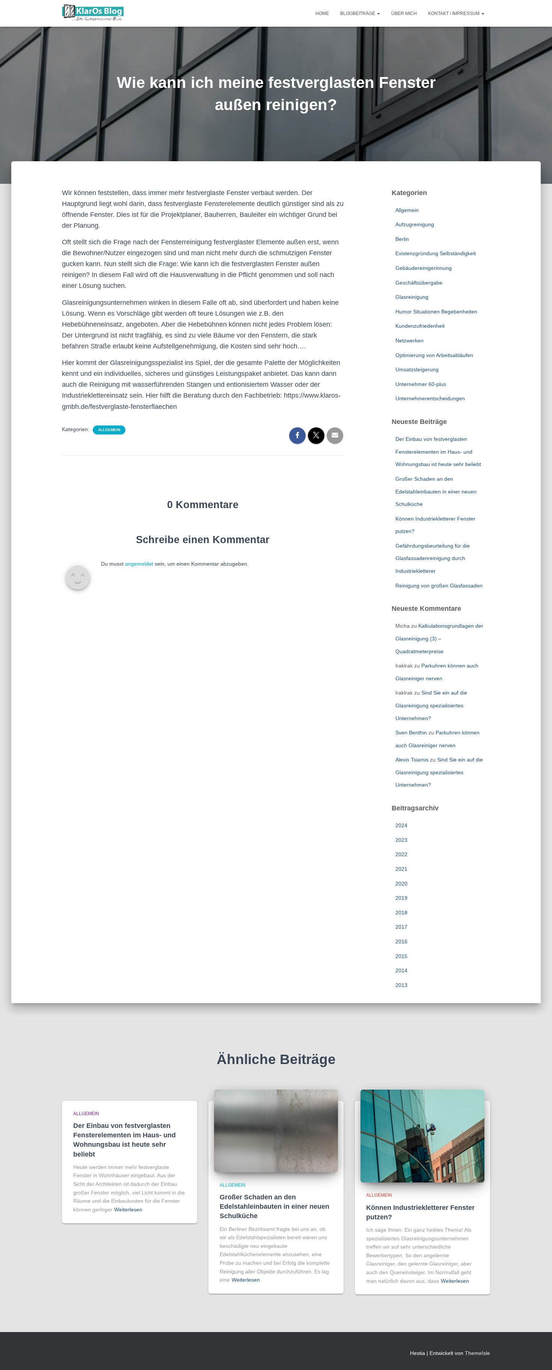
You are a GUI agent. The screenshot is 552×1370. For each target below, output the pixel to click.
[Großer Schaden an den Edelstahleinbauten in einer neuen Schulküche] (276, 1130)
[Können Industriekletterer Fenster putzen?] (422, 1135)
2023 (401, 840)
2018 (401, 913)
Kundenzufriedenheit (420, 326)
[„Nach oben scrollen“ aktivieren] (537, 1355)
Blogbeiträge (358, 13)
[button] (378, 13)
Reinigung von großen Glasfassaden (439, 586)
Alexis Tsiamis (411, 760)
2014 (401, 970)
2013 (401, 985)
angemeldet (139, 564)
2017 (401, 927)
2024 (401, 825)
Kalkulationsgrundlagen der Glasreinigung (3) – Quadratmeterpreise (439, 638)
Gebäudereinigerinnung (423, 268)
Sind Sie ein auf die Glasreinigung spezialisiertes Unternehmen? (431, 705)
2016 (401, 942)
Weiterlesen (128, 1210)
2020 (401, 884)
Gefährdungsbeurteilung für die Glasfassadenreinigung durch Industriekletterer (432, 558)
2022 (401, 854)
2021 (401, 869)
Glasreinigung (411, 297)
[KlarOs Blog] (92, 13)
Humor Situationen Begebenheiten (436, 312)
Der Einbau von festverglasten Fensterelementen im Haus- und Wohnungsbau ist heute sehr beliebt (438, 451)
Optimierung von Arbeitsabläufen (434, 355)
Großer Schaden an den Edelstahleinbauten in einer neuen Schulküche (436, 491)
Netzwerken (409, 341)
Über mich (404, 13)
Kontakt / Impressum (454, 13)
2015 (401, 956)
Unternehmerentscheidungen (430, 398)
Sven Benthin (411, 733)
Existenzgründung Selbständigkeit (435, 253)
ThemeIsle (477, 1353)
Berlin (402, 239)
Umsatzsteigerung (417, 369)
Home (322, 13)
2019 (401, 898)
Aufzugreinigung (414, 224)
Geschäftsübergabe (418, 283)
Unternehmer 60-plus (420, 384)
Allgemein (109, 430)
